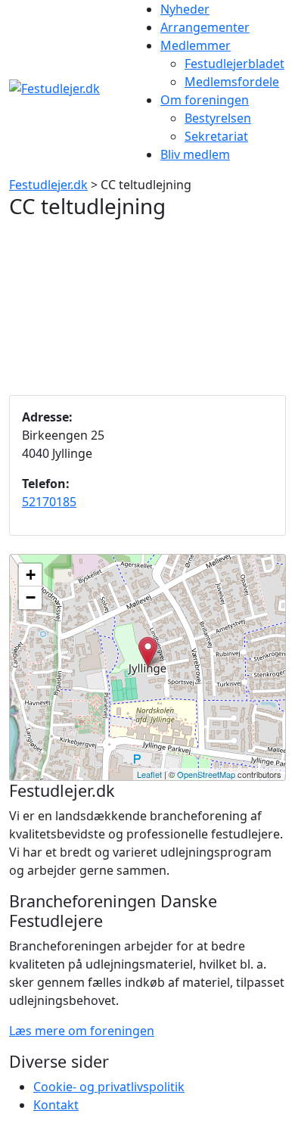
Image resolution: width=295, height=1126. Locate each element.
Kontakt (56, 1104)
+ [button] (31, 574)
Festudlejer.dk (48, 184)
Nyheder (185, 9)
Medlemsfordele (232, 81)
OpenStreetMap (206, 774)
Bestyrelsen (218, 118)
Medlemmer (195, 45)
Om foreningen (204, 100)
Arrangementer (205, 27)
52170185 (49, 501)
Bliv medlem (195, 154)
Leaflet (149, 774)
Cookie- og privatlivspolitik (109, 1086)
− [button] (31, 597)
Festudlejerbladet (234, 63)
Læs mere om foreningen (81, 1030)
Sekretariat (216, 136)
